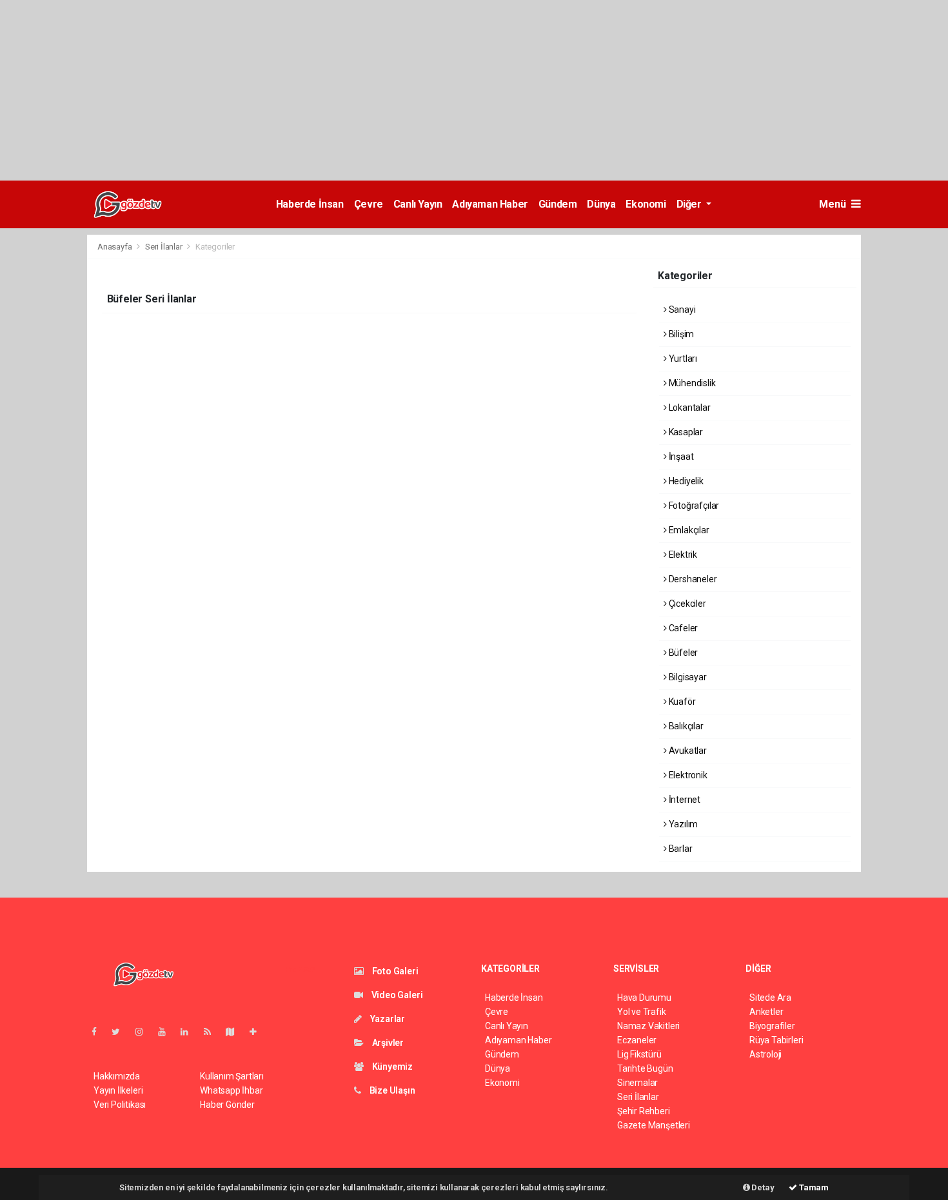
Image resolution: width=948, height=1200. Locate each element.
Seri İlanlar (164, 246)
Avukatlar (687, 750)
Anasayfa (115, 246)
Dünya (601, 204)
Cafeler (682, 628)
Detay (762, 1187)
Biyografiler (772, 1026)
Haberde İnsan (310, 204)
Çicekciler (686, 603)
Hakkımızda (117, 1076)
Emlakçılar (688, 530)
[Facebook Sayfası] (99, 1032)
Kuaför (681, 701)
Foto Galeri (394, 971)
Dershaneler (692, 579)
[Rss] (212, 1032)
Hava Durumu (644, 997)
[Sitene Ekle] (258, 1032)
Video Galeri (396, 995)
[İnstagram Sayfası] (144, 1032)
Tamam (813, 1187)
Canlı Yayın (417, 204)
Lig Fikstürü (639, 1054)
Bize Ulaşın (391, 1090)
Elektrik (682, 554)
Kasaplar (685, 432)
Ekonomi (646, 204)
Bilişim (680, 334)
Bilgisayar (687, 677)
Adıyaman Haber (490, 204)
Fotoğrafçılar (693, 505)
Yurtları (682, 358)
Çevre (368, 204)
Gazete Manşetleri (653, 1125)
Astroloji (765, 1054)
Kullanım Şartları (232, 1076)
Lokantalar (689, 407)
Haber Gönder (227, 1104)
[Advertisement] (387, 90)
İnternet (683, 799)
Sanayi (681, 309)
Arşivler (387, 1043)
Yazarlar (386, 1019)
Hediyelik (685, 481)
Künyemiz (391, 1066)
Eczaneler (637, 1040)
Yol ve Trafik (641, 1012)
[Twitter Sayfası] (121, 1032)
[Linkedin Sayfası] (190, 1032)
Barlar (679, 848)
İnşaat (680, 456)
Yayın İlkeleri (118, 1090)
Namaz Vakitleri (648, 1026)
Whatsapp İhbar (231, 1090)
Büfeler (682, 652)
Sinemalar (637, 1082)
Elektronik (687, 775)
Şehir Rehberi (643, 1111)
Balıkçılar (685, 726)
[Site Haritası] (235, 1032)
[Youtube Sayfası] (167, 1032)
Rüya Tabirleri (776, 1040)
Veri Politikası (120, 1104)
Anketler (766, 1012)
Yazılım (682, 824)
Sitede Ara (770, 997)
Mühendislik (691, 383)
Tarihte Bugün (645, 1068)
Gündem (557, 204)
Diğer (690, 204)
